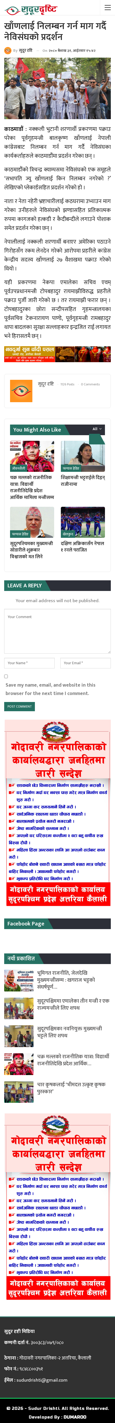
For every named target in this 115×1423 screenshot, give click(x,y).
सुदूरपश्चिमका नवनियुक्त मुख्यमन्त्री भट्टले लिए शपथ (69, 1032)
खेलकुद (68, 534)
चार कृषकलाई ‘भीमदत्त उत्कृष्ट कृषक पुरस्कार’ (71, 1088)
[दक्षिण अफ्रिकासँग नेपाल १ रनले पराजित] (83, 522)
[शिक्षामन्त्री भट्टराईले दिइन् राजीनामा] (83, 456)
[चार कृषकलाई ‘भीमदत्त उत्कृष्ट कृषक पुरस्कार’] (18, 1092)
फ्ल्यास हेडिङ (71, 468)
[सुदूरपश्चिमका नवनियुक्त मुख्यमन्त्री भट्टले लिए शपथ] (18, 1036)
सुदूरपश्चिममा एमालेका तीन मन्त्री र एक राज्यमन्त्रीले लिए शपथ (73, 1004)
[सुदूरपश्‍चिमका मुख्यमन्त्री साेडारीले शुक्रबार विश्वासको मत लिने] (32, 522)
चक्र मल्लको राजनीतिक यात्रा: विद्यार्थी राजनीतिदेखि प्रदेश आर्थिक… (73, 1060)
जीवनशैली (18, 468)
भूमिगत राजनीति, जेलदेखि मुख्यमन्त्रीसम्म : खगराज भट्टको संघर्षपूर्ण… (66, 980)
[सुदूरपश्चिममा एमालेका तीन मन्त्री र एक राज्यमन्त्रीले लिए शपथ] (18, 1008)
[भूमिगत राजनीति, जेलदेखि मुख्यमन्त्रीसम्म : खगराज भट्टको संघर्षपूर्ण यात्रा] (18, 980)
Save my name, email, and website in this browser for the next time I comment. (50, 689)
